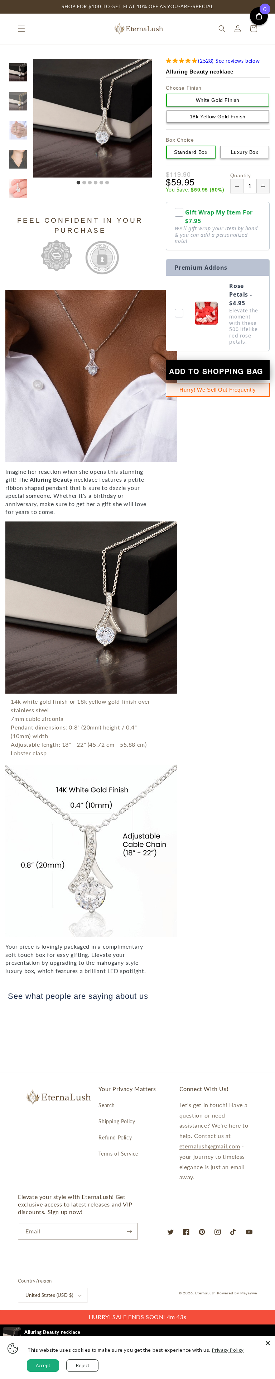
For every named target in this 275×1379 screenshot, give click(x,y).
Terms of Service (118, 1154)
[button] (21, 29)
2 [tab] (84, 182)
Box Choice (180, 140)
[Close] (267, 1343)
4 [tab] (95, 182)
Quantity (240, 175)
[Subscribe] (129, 1231)
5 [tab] (101, 182)
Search (106, 1105)
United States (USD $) (49, 1295)
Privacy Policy (228, 1350)
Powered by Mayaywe (237, 1293)
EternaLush (205, 1293)
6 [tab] (107, 182)
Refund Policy (115, 1137)
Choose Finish (183, 88)
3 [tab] (90, 182)
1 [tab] (78, 182)
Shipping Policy (116, 1121)
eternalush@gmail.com (209, 1146)
